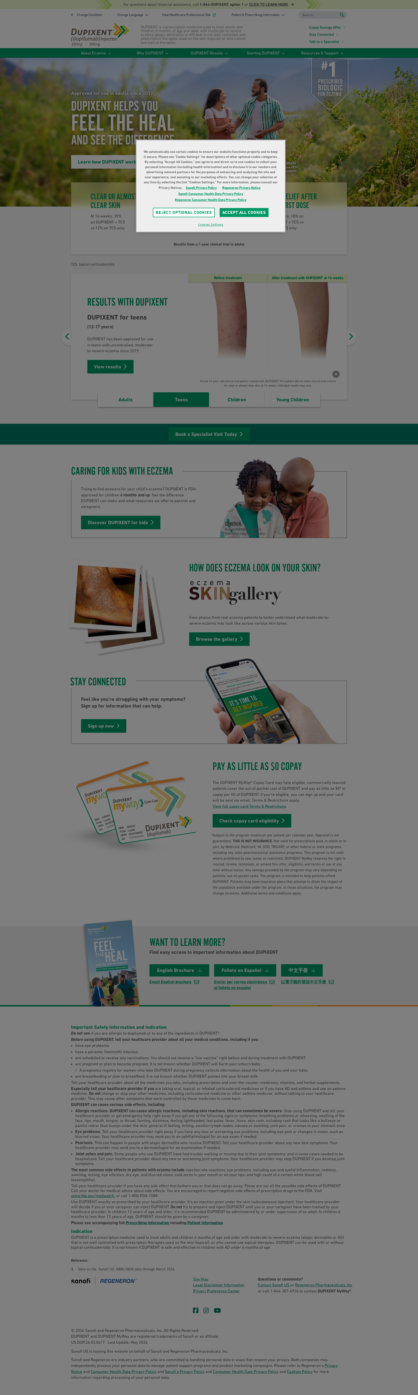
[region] (211, 186)
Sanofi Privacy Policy (201, 188)
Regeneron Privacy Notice (241, 188)
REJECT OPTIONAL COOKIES (184, 212)
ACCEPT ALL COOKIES (244, 212)
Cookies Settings (210, 224)
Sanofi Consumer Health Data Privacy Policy (210, 194)
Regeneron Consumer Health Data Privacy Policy (210, 200)
